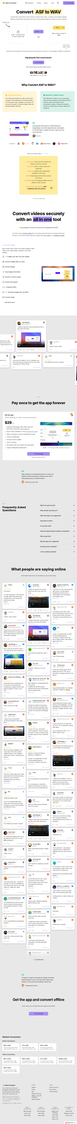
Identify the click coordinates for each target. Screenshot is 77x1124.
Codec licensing (53, 1091)
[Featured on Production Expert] (33, 143)
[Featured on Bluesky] (37, 144)
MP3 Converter (41, 1111)
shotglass (4, 1099)
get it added (47, 235)
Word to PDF (69, 1111)
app (55, 51)
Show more (13, 346)
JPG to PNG (55, 1114)
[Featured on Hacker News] (45, 144)
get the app (39, 62)
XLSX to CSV (69, 1115)
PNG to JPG (55, 1117)
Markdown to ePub (69, 1113)
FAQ (52, 3)
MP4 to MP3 (41, 1113)
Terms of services (53, 1087)
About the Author (36, 1099)
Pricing (39, 3)
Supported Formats (36, 1093)
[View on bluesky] (5, 338)
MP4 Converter (27, 1111)
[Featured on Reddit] (25, 143)
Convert (37, 31)
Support (34, 1087)
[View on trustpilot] (41, 356)
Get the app (70, 3)
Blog (33, 1091)
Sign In (46, 3)
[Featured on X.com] (54, 143)
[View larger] (27, 123)
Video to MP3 (41, 1115)
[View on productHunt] (23, 677)
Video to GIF (27, 1113)
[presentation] (18, 34)
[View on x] (23, 931)
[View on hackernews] (48, 874)
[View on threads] (69, 322)
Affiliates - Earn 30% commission (37, 1096)
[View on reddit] (37, 336)
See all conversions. (25, 428)
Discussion (30, 3)
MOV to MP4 (27, 1115)
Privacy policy (52, 1089)
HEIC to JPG (55, 1119)
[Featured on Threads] (19, 144)
